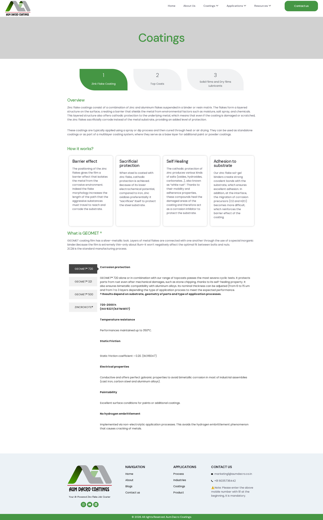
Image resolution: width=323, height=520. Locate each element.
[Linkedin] (96, 504)
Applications (235, 6)
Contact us (301, 6)
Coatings (209, 6)
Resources (261, 6)
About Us (189, 6)
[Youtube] (89, 504)
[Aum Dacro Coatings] (17, 8)
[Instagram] (83, 504)
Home (171, 6)
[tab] (104, 79)
